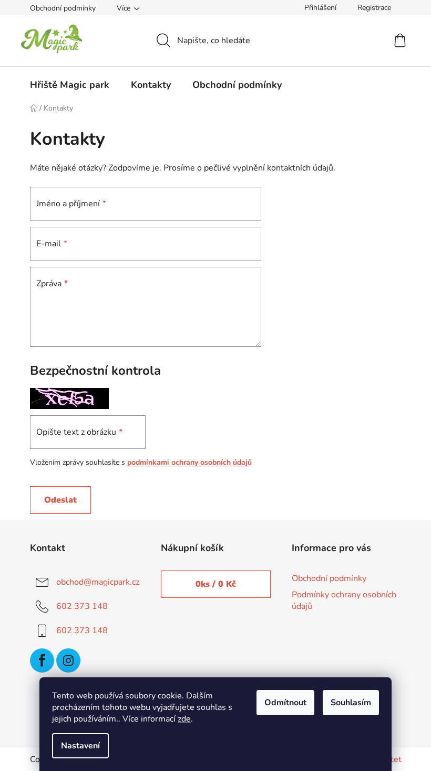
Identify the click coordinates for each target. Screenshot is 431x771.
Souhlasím (351, 702)
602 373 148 (82, 606)
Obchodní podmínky (63, 8)
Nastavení (80, 746)
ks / (216, 584)
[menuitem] (69, 85)
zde (184, 719)
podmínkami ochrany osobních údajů (189, 462)
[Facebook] (42, 660)
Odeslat (60, 500)
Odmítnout (285, 702)
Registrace (374, 8)
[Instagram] (68, 660)
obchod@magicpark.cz (97, 582)
